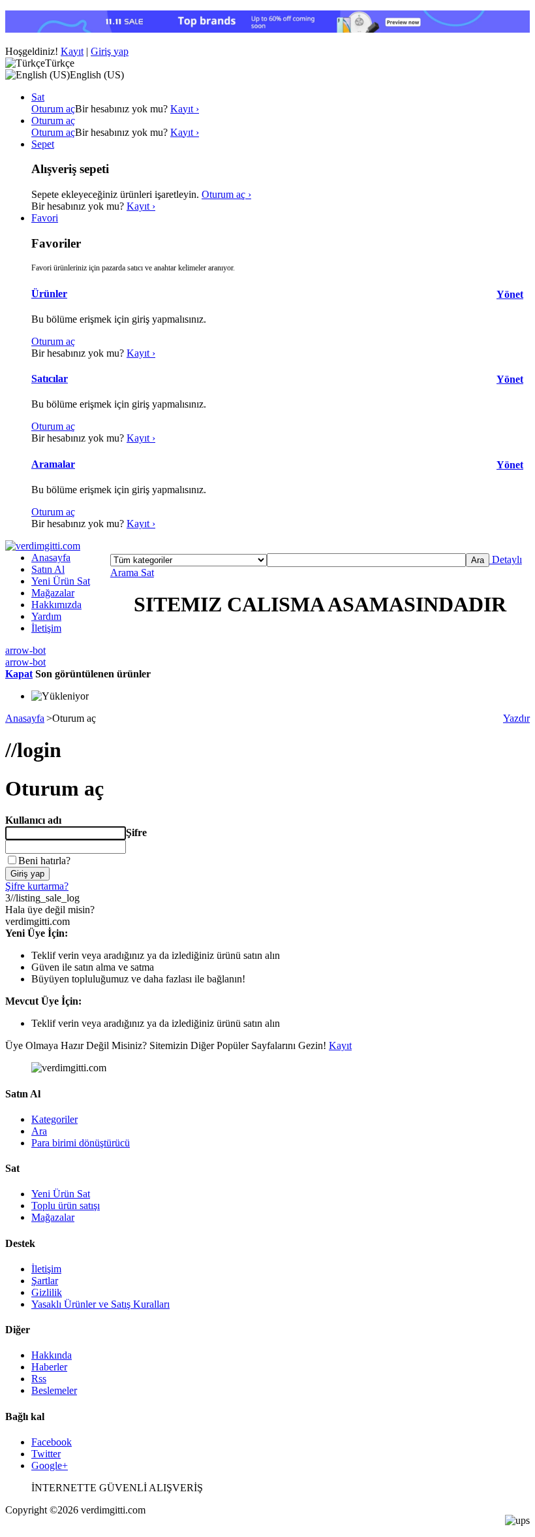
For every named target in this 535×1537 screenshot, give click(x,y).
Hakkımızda (56, 604)
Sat (146, 572)
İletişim (46, 628)
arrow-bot (25, 650)
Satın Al (48, 569)
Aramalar (53, 464)
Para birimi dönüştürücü (80, 1142)
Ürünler (49, 293)
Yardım (46, 616)
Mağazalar (52, 592)
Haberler (49, 1366)
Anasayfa (50, 557)
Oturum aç (53, 108)
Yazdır (516, 718)
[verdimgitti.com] (42, 545)
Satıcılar (49, 378)
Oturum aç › (226, 194)
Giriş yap (110, 51)
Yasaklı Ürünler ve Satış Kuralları (100, 1304)
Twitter (46, 1453)
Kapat (19, 673)
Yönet (510, 294)
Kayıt (72, 51)
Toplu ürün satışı (65, 1205)
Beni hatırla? (44, 860)
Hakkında (51, 1355)
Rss (38, 1378)
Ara (39, 1131)
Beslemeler (54, 1390)
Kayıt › (184, 108)
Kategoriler (54, 1119)
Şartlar (44, 1280)
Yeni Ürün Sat (60, 581)
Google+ (49, 1465)
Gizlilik (46, 1292)
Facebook (51, 1442)
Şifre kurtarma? (37, 886)
